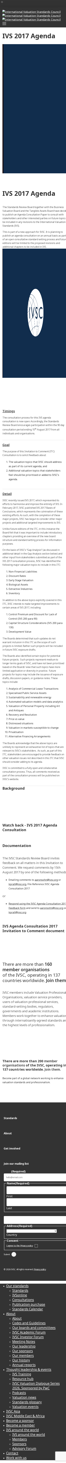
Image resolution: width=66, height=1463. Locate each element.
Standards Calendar (27, 1309)
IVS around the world (22, 1430)
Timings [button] (8, 411)
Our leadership (23, 1346)
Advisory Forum (24, 1448)
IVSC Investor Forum (28, 1337)
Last (9, 1208)
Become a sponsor (20, 1420)
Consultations (23, 1300)
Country (11, 1235)
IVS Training (21, 1374)
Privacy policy (40, 1269)
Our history (21, 1360)
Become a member (20, 1425)
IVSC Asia (13, 1411)
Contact (12, 1453)
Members (19, 1439)
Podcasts (19, 1393)
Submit (7, 1254)
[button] (17, 942)
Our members (23, 1355)
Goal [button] (6, 445)
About (11, 1314)
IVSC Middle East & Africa (25, 1416)
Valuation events (25, 1406)
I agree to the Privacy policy (19, 1245)
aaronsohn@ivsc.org (46, 880)
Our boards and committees (34, 1327)
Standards (20, 1290)
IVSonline (19, 1295)
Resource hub (22, 1379)
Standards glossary (27, 1402)
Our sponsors (22, 1351)
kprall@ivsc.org (17, 884)
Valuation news (24, 1397)
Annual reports (24, 1365)
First (9, 1196)
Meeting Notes (23, 1341)
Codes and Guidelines (29, 1323)
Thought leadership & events (28, 1369)
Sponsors (19, 1444)
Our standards (17, 1286)
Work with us (16, 1458)
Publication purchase (28, 1304)
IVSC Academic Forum (29, 1332)
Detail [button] (7, 494)
